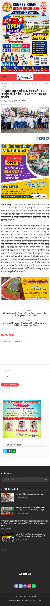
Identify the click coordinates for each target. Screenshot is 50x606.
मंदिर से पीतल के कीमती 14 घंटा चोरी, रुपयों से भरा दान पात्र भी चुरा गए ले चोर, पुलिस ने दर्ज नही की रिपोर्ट (25, 314)
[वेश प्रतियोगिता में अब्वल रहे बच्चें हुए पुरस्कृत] (7, 497)
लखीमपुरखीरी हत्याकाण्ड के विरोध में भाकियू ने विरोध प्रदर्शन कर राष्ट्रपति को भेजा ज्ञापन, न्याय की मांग (25, 324)
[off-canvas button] (4, 77)
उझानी (4, 87)
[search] (45, 77)
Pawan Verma (8, 101)
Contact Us (26, 601)
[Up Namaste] (25, 77)
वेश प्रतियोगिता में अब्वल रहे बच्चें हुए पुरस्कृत (31, 494)
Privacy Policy (14, 601)
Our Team (37, 601)
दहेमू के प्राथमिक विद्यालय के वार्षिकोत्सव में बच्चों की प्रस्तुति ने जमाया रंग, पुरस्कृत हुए (30, 509)
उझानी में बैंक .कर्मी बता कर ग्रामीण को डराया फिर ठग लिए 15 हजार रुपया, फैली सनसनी (31, 535)
